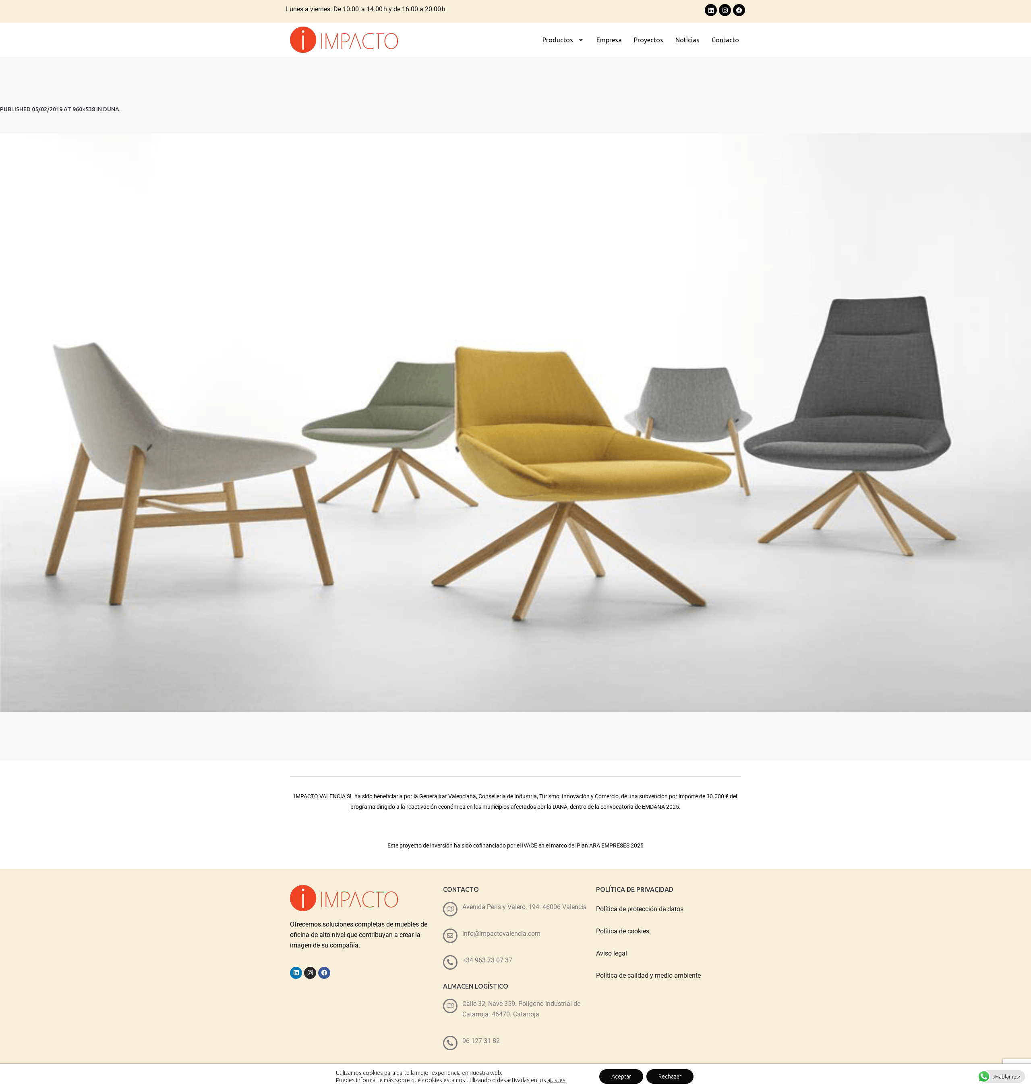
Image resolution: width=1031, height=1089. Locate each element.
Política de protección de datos (639, 909)
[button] (563, 40)
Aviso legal (611, 953)
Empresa (609, 40)
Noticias (687, 40)
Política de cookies (622, 931)
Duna (111, 109)
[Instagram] (725, 10)
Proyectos (648, 40)
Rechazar (669, 1076)
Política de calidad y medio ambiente (648, 975)
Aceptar (621, 1076)
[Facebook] (739, 10)
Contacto (725, 40)
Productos (557, 40)
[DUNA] (515, 422)
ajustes (556, 1080)
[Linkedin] (711, 10)
